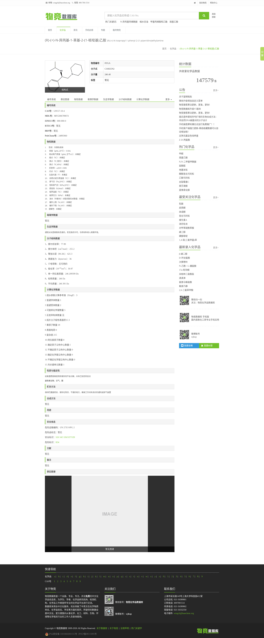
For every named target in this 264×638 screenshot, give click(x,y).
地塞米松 (183, 170)
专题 (103, 30)
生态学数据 (108, 99)
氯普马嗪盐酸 (185, 282)
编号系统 (51, 99)
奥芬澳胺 (183, 186)
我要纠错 (208, 345)
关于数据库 (102, 628)
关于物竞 (114, 628)
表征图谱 (65, 99)
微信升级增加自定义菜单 (191, 101)
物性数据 (78, 99)
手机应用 (89, 30)
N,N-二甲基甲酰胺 (187, 162)
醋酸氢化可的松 (186, 174)
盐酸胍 (182, 166)
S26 (57, 437)
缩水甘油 (144, 22)
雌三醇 (182, 232)
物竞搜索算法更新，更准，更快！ (195, 105)
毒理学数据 (93, 99)
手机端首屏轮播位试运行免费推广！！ (197, 124)
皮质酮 (182, 208)
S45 (61, 437)
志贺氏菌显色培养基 (188, 136)
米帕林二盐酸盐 (186, 274)
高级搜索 (214, 15)
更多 (167, 99)
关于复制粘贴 (185, 97)
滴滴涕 (182, 278)
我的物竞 (203, 3)
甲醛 (181, 154)
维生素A (183, 220)
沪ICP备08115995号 (87, 634)
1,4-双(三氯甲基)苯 (188, 240)
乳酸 (181, 204)
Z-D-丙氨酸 (184, 140)
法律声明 (124, 628)
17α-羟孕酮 (184, 270)
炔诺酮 (182, 212)
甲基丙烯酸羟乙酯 (158, 22)
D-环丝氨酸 (184, 258)
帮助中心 (213, 3)
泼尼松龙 (183, 224)
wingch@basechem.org (61, 3)
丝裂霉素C (184, 182)
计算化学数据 (142, 99)
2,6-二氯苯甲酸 (186, 290)
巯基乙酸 (174, 22)
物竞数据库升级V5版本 (190, 109)
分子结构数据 (125, 99)
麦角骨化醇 (184, 190)
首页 (50, 30)
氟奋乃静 (183, 286)
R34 (57, 442)
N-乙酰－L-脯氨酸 (187, 266)
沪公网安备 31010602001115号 (62, 634)
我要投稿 (188, 345)
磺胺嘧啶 (183, 236)
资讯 (75, 30)
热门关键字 (136, 628)
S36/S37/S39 (69, 437)
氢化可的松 (184, 216)
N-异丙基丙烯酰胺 (129, 22)
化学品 (63, 30)
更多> (216, 90)
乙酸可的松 (184, 178)
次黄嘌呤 (183, 262)
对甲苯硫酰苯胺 (186, 228)
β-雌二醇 (183, 254)
